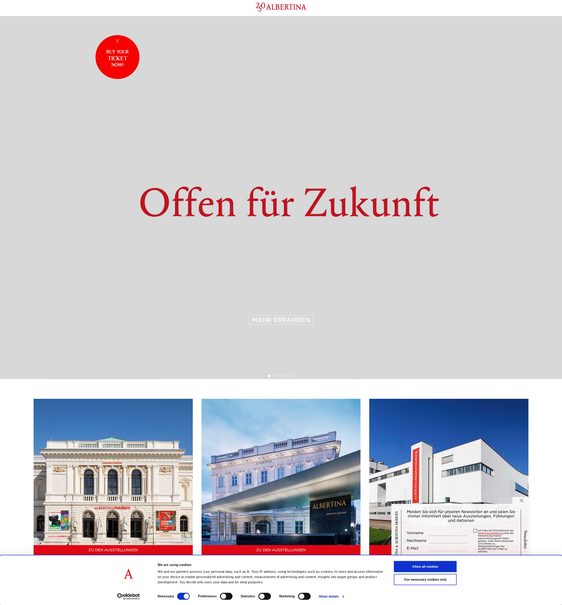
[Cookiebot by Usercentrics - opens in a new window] (128, 596)
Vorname (415, 533)
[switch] (226, 596)
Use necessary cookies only (425, 579)
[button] (521, 500)
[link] (281, 197)
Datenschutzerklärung (490, 533)
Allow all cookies (425, 566)
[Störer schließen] (117, 41)
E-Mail (412, 548)
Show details (329, 596)
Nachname (416, 540)
